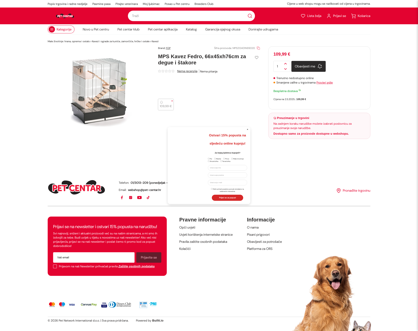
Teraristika (226, 161)
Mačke (218, 159)
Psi (210, 159)
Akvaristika (213, 161)
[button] (247, 129)
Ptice (227, 159)
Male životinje (238, 159)
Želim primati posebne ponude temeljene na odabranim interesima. (228, 190)
